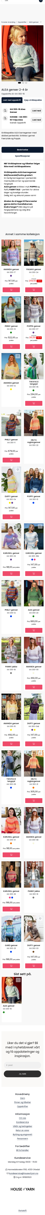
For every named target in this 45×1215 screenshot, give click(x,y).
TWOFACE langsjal (34, 383)
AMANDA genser (11, 269)
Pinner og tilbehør (22, 1102)
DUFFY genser (11, 496)
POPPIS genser (34, 326)
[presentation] (4, 55)
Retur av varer (22, 1130)
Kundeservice (22, 1122)
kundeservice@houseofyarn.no (23, 1173)
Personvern (22, 1138)
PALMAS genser (33, 269)
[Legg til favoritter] (17, 243)
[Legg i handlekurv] (11, 289)
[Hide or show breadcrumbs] (41, 22)
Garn (22, 1098)
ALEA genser (34, 610)
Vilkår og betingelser (22, 1126)
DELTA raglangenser (33, 441)
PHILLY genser (11, 439)
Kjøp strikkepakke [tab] (33, 100)
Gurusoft (22, 1210)
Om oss (22, 1118)
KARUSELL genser (11, 553)
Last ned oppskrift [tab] (12, 100)
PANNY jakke (11, 667)
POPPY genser (33, 496)
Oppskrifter (22, 1106)
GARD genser (11, 945)
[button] (19, 83)
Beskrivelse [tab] (22, 149)
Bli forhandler (22, 1150)
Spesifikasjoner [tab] (22, 156)
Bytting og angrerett (22, 1134)
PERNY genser (11, 326)
